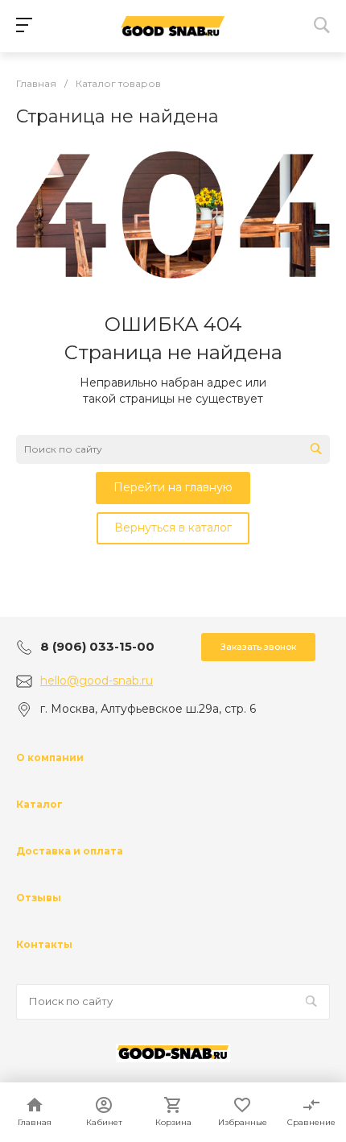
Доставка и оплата (69, 851)
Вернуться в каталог (173, 527)
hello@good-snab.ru (96, 680)
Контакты (44, 944)
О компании (50, 757)
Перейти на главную (173, 487)
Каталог (39, 804)
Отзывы (38, 898)
